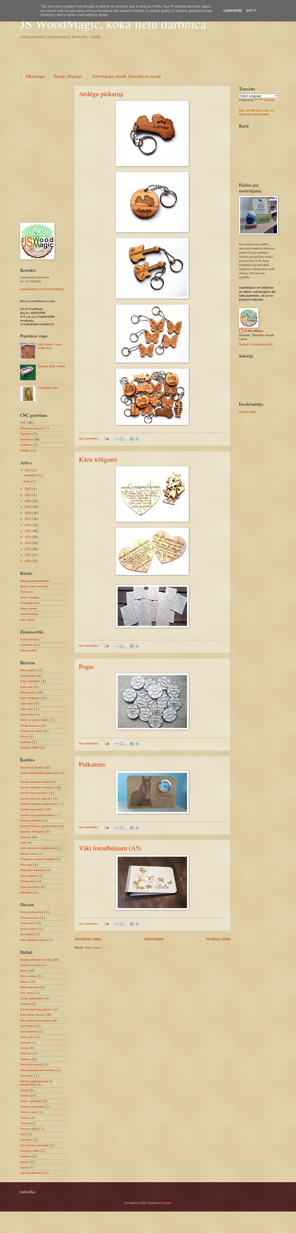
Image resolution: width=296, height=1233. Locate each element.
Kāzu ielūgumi (98, 459)
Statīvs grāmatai (31, 1101)
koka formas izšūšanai (34, 1145)
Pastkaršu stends (31, 1064)
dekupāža (26, 892)
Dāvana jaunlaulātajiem (34, 581)
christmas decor (30, 644)
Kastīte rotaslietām (32, 809)
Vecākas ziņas (217, 939)
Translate (269, 100)
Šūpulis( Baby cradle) (51, 366)
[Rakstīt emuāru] (122, 439)
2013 (28, 543)
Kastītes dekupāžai (32, 831)
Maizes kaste (29, 853)
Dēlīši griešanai (30, 987)
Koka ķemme (29, 1031)
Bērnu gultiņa (28, 670)
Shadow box (28, 881)
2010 (28, 561)
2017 (28, 519)
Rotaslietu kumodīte (33, 870)
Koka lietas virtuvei (32, 1014)
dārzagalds (27, 934)
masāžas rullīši (30, 1150)
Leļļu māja (27, 703)
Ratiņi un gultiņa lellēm (34, 720)
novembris (30, 475)
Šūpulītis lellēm (30, 747)
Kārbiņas (26, 837)
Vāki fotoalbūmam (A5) (110, 847)
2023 (28, 470)
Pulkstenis (92, 764)
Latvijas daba (247, 411)
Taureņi (25, 1117)
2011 (28, 555)
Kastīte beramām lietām (35, 781)
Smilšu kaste (28, 929)
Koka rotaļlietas (30, 698)
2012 (28, 549)
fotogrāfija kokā (29, 603)
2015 (28, 531)
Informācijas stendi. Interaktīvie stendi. (127, 76)
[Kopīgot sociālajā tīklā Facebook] (132, 439)
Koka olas (27, 687)
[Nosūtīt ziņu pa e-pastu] (106, 438)
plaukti (24, 1162)
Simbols (25, 1095)
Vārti (23, 1134)
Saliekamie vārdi (31, 731)
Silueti (24, 1090)
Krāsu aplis (27, 1037)
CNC (23, 422)
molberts (26, 742)
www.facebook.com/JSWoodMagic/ (42, 289)
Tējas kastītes (29, 887)
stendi (24, 1167)
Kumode (25, 1042)
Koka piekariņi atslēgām (35, 1020)
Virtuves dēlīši (29, 1129)
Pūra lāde (26, 864)
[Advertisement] (99, 55)
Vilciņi (24, 736)
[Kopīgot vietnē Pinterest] (137, 439)
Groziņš (25, 1004)
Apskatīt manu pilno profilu (256, 344)
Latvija (24, 1048)
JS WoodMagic (253, 330)
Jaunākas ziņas (87, 939)
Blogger (166, 1203)
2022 (28, 489)
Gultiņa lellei (28, 676)
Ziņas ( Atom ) (94, 947)
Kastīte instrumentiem (34, 793)
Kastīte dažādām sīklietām (37, 787)
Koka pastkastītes (32, 912)
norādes (25, 450)
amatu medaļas (29, 597)
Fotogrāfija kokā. (48, 387)
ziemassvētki (28, 650)
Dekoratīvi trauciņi (32, 428)
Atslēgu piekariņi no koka (36, 959)
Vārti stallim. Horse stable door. (50, 346)
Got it (251, 10)
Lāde (23, 842)
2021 (28, 495)
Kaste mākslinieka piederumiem (40, 773)
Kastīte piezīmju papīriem (36, 798)
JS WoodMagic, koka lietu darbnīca (113, 23)
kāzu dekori (27, 619)
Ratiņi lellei (27, 714)
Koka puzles (28, 692)
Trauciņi (25, 1123)
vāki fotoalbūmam (31, 1173)
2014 (28, 537)
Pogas (86, 666)
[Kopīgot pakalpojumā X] (127, 439)
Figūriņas (26, 433)
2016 (28, 525)
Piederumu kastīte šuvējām (37, 859)
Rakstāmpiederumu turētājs (37, 1070)
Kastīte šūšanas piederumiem (39, 826)
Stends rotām (29, 1112)
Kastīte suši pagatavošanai (37, 815)
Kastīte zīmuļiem (31, 820)
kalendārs (26, 1139)
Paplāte (25, 1059)
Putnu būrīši (28, 923)
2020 (28, 501)
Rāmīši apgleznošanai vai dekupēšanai (36, 1083)
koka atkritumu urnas (33, 940)
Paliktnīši (26, 1053)
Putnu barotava (29, 639)
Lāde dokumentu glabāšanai (38, 848)
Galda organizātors (32, 998)
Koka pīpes (27, 1026)
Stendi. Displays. (68, 76)
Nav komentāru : (90, 438)
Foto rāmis (27, 993)
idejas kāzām (28, 608)
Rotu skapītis (29, 876)
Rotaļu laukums (30, 725)
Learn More (232, 10)
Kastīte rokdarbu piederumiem (39, 804)
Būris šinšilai (28, 976)
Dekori (24, 981)
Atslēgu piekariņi (101, 93)
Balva (24, 970)
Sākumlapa (35, 76)
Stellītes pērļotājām (32, 1106)
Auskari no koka (30, 965)
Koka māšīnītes (30, 681)
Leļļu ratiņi (27, 709)
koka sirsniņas (29, 614)
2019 (28, 507)
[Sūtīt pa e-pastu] (117, 439)
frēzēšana (26, 439)
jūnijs (27, 481)
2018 (28, 513)
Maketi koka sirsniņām (34, 586)
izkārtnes (26, 444)
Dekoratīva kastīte (32, 767)
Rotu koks (27, 1075)
